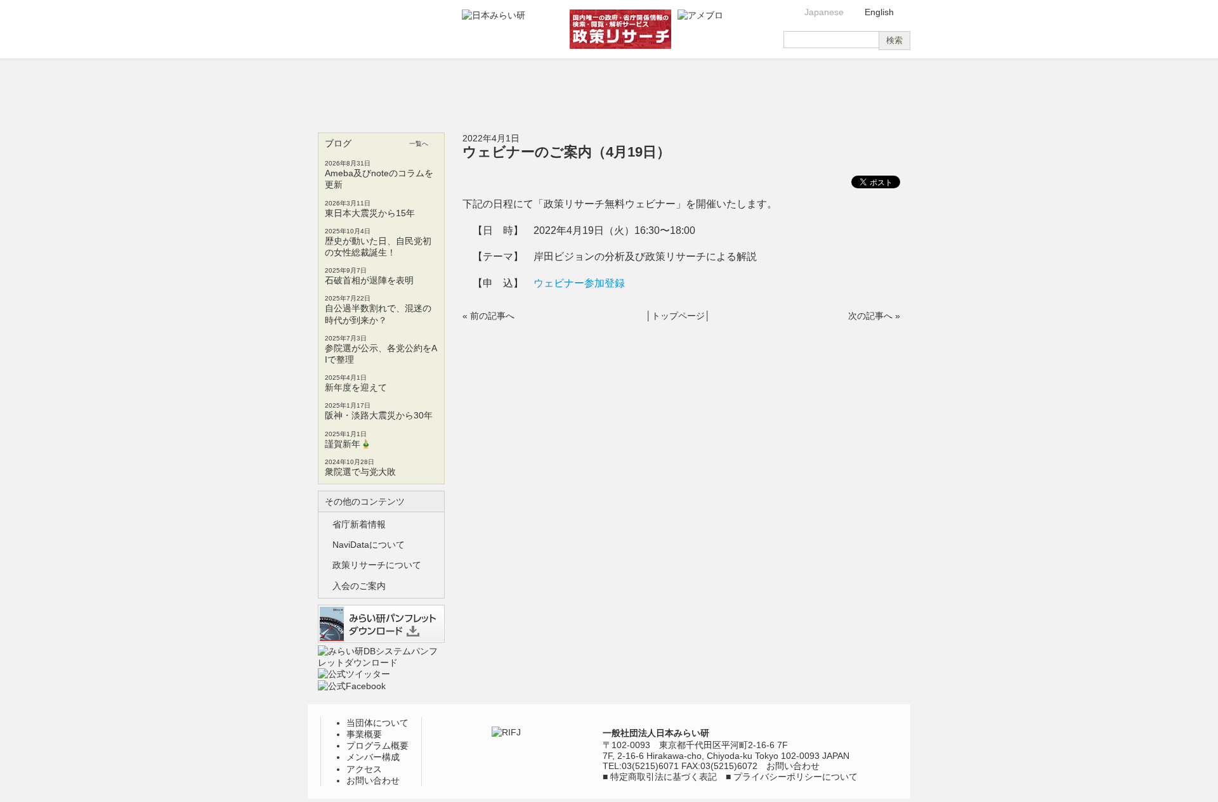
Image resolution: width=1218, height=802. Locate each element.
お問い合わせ (860, 88)
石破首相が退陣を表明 (369, 280)
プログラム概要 (557, 88)
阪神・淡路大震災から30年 (379, 415)
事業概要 (457, 88)
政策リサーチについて (376, 565)
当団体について (356, 88)
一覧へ (418, 143)
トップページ (678, 316)
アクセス (757, 88)
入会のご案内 (359, 586)
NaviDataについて (368, 545)
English (879, 12)
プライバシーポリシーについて (795, 777)
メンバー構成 (657, 88)
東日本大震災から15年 (370, 213)
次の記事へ (870, 316)
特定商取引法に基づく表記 (663, 777)
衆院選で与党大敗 (360, 472)
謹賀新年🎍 (348, 444)
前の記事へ (492, 316)
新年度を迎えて (356, 387)
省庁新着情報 (359, 524)
